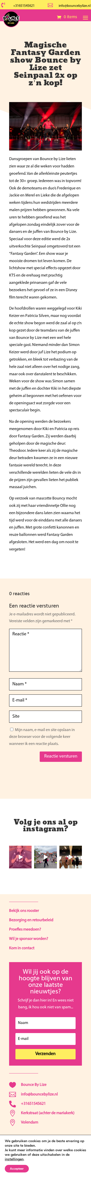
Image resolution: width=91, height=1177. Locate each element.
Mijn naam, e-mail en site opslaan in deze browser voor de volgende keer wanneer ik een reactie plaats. (42, 737)
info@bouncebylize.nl (74, 6)
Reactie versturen (60, 756)
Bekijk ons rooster (24, 911)
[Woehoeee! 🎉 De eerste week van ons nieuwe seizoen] (70, 857)
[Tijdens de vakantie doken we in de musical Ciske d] (20, 857)
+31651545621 (24, 6)
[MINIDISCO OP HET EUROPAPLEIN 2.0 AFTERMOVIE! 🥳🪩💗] (45, 857)
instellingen (14, 1159)
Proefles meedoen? (25, 930)
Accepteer (17, 1169)
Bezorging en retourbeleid (31, 920)
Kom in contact (21, 948)
